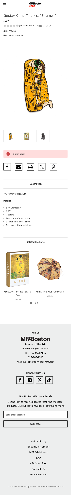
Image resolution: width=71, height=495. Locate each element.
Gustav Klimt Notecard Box (17, 293)
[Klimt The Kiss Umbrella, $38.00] (50, 269)
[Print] (30, 167)
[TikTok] (49, 380)
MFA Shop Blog (38, 463)
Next (63, 273)
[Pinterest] (53, 167)
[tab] (31, 303)
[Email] (18, 167)
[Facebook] (7, 167)
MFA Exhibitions (38, 452)
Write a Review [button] (44, 25)
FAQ (38, 457)
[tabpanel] (18, 275)
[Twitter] (42, 167)
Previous (4, 273)
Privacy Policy (38, 474)
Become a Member (38, 446)
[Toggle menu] (4, 4)
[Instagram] (30, 380)
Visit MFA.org (38, 441)
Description (36, 183)
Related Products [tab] (35, 242)
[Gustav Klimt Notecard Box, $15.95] (18, 269)
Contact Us (38, 469)
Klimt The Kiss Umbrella (50, 291)
